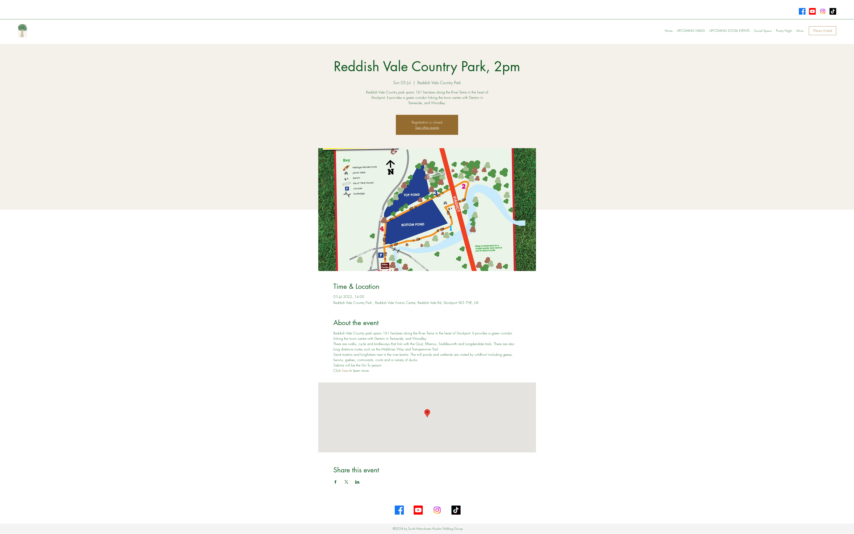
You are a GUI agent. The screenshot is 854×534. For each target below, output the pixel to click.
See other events (427, 127)
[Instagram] (822, 11)
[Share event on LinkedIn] (357, 482)
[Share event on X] (346, 482)
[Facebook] (802, 11)
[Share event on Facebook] (335, 482)
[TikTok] (833, 11)
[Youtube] (812, 11)
